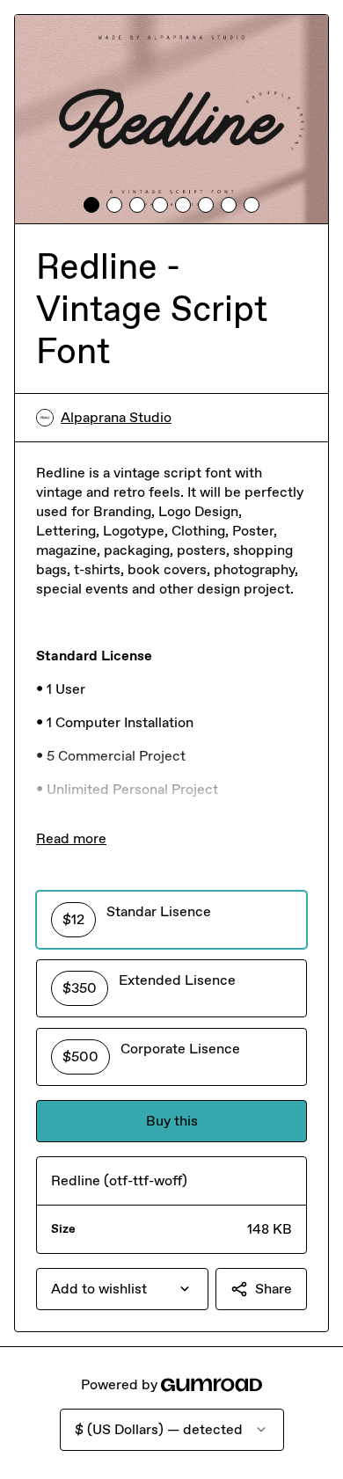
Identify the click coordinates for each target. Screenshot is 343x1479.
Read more (71, 838)
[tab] (91, 205)
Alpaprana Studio (116, 417)
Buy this (172, 1120)
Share (273, 1288)
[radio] (171, 920)
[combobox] (122, 1289)
